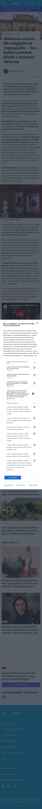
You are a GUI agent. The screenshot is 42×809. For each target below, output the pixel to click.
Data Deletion (8, 485)
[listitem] (21, 362)
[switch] (33, 368)
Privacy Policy (33, 485)
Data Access (21, 485)
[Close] (38, 324)
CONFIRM (13, 477)
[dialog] (21, 404)
